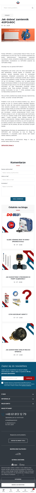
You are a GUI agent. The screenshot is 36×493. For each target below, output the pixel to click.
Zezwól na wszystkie (18, 484)
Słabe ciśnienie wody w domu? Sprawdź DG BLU (18, 240)
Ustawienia (18, 479)
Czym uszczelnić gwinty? (18, 314)
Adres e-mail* (5, 176)
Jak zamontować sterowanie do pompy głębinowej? (18, 278)
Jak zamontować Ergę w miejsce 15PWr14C (18, 350)
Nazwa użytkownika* (7, 169)
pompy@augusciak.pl (11, 420)
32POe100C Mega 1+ (7, 145)
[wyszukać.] (32, 8)
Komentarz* (4, 183)
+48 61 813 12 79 (15, 414)
